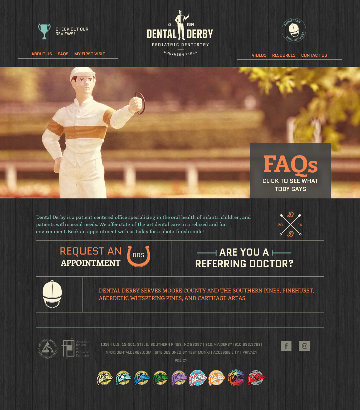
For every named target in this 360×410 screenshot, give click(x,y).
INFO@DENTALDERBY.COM (128, 352)
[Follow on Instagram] (304, 346)
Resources (283, 55)
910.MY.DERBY (218, 344)
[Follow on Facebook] (286, 346)
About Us (41, 54)
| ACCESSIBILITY (224, 352)
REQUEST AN (91, 251)
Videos (259, 55)
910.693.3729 (248, 344)
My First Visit (89, 54)
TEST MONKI (199, 352)
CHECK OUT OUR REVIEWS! (72, 31)
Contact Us (314, 55)
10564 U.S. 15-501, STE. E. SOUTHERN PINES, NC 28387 (151, 344)
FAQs (63, 54)
